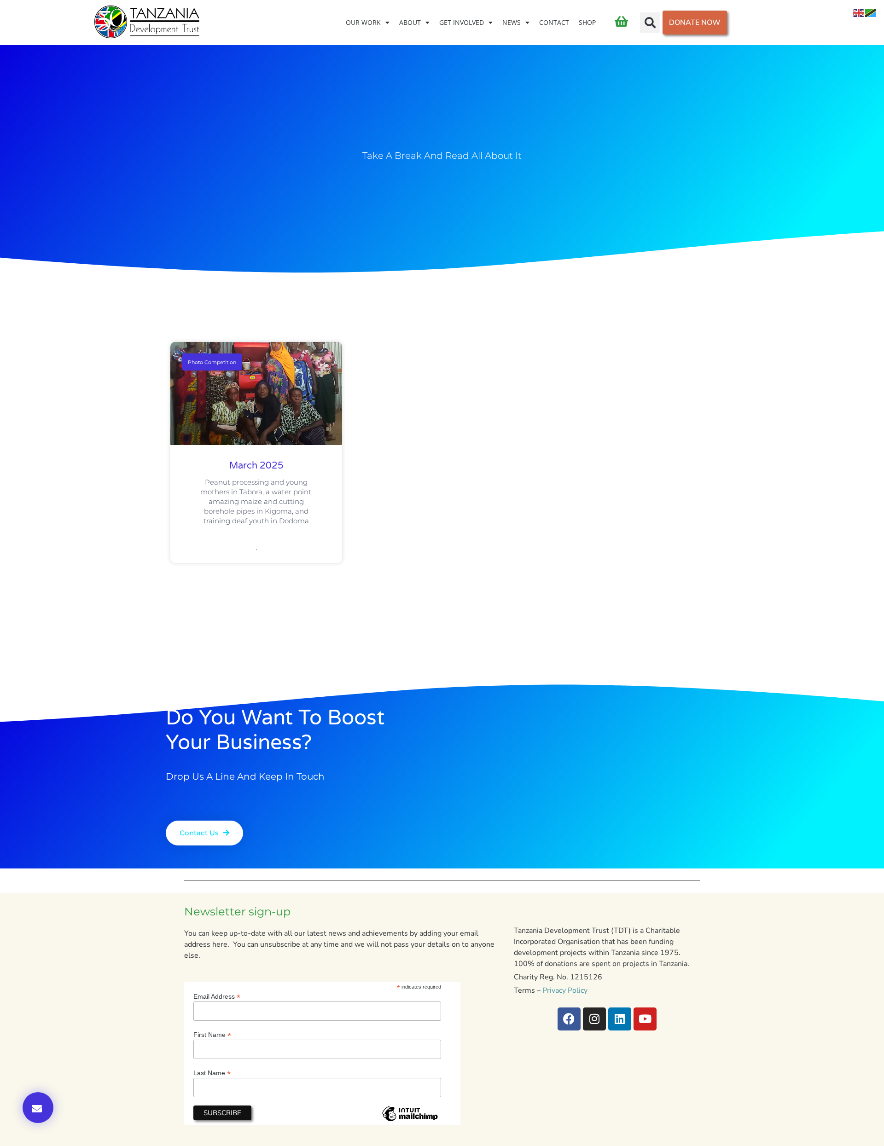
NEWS (511, 22)
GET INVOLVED (461, 22)
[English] (859, 12)
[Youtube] (645, 1018)
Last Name (212, 1073)
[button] (650, 22)
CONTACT (554, 22)
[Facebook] (569, 1018)
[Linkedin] (619, 1018)
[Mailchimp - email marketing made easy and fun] (410, 1121)
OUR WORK (363, 22)
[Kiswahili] (871, 12)
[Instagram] (594, 1018)
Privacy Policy (564, 990)
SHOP (587, 22)
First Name (212, 1034)
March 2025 (256, 465)
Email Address (216, 996)
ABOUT (410, 22)
